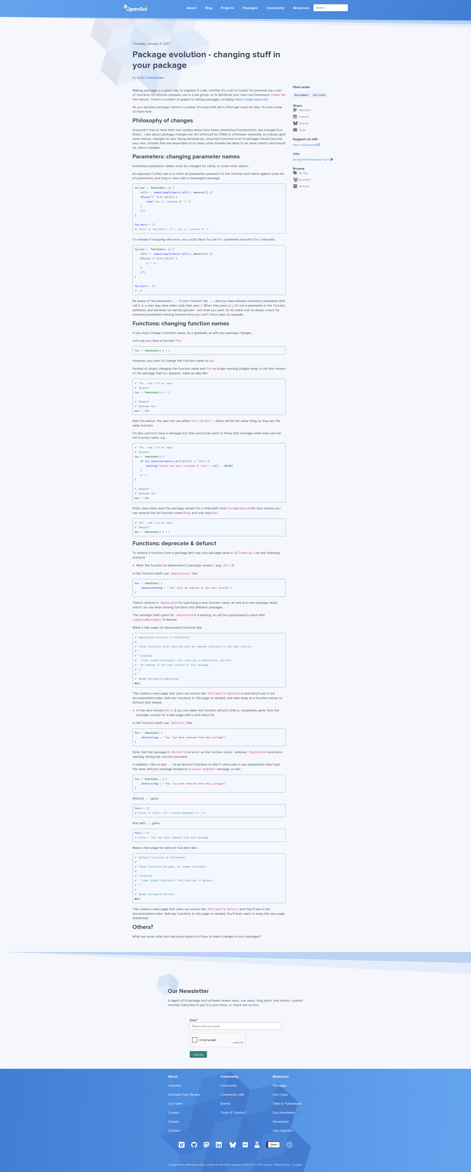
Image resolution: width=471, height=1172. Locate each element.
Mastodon (305, 110)
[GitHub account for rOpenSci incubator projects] (257, 1144)
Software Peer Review (184, 1095)
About (191, 8)
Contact (174, 1131)
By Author (305, 179)
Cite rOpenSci (283, 1131)
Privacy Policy (282, 1164)
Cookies (297, 1164)
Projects (227, 8)
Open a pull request (305, 144)
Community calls (232, 1095)
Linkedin (304, 116)
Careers (173, 1113)
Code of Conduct (233, 1113)
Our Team (175, 1104)
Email (302, 130)
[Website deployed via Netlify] (273, 1144)
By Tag (303, 173)
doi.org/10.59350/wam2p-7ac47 (311, 159)
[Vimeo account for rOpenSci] (182, 1144)
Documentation (284, 1113)
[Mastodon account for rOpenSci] (206, 1144)
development (301, 95)
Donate (173, 1122)
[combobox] (331, 7)
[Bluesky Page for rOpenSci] (232, 1144)
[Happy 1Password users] (289, 1144)
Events (225, 1104)
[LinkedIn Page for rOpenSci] (219, 1144)
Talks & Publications (287, 1104)
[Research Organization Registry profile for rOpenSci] (245, 1144)
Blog (208, 8)
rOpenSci (174, 1085)
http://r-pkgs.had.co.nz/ (251, 99)
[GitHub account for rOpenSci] (194, 1144)
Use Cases (280, 1095)
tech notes (319, 95)
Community (275, 8)
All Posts (304, 186)
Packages (250, 8)
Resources (301, 8)
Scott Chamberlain (150, 78)
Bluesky (304, 123)
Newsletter (281, 1122)
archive (253, 1005)
